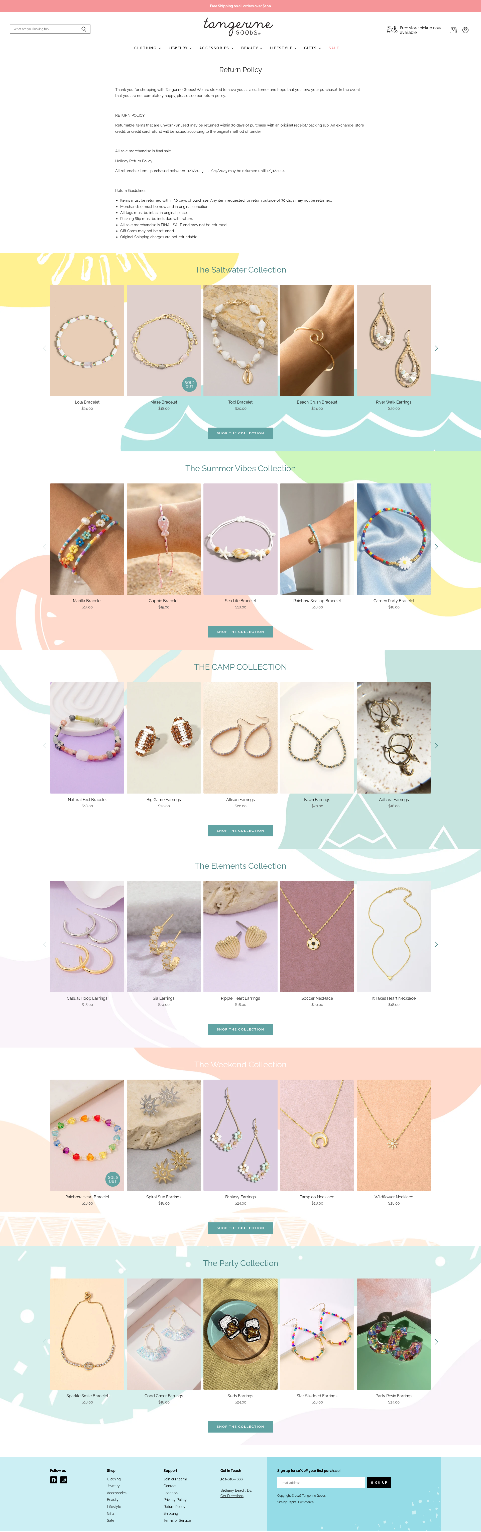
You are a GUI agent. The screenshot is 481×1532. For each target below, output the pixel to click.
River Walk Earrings (394, 402)
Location (171, 1493)
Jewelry (179, 48)
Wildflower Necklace (394, 1197)
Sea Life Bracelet (240, 600)
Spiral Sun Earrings (163, 1197)
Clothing (146, 48)
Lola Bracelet (87, 402)
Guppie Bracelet (164, 600)
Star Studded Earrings (317, 1395)
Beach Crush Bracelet (317, 402)
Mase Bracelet (164, 402)
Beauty (250, 48)
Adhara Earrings (394, 799)
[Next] (436, 348)
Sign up (379, 1482)
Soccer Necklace (317, 998)
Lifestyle (282, 48)
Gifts (311, 48)
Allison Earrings (240, 799)
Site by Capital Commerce (295, 1502)
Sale (334, 48)
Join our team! (175, 1479)
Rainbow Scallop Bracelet (317, 600)
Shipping (171, 1513)
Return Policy (174, 1507)
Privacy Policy (175, 1500)
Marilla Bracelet (87, 600)
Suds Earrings (240, 1395)
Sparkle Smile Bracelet (87, 1395)
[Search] (83, 29)
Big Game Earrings (164, 799)
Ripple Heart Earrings (240, 998)
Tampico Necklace (317, 1197)
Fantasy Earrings (240, 1197)
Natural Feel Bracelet (87, 799)
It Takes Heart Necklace (394, 998)
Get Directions (232, 1496)
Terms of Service (177, 1520)
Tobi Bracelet (240, 402)
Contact (170, 1486)
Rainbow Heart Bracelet (87, 1197)
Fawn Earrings (317, 799)
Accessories (214, 48)
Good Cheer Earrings (164, 1395)
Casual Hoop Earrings (87, 998)
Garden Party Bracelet (394, 600)
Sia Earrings (164, 998)
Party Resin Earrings (394, 1395)
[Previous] (45, 348)
